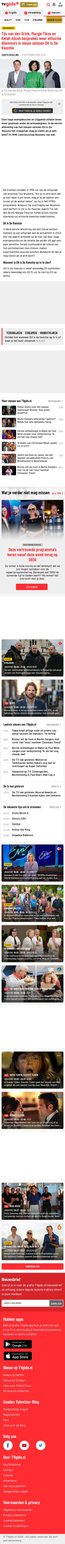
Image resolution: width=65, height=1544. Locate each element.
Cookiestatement (14, 1521)
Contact (8, 1470)
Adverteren (10, 1481)
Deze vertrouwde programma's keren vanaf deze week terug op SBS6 (32, 554)
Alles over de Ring (14, 1426)
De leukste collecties (16, 1391)
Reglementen (11, 1415)
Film (27, 19)
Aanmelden (56, 1303)
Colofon (8, 1475)
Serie (18, 19)
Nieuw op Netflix (13, 1375)
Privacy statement (14, 1515)
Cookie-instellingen (15, 1526)
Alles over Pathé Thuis (17, 1386)
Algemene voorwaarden (18, 1510)
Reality (8, 19)
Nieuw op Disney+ (14, 1380)
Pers (6, 1420)
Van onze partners (14, 1486)
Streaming (37, 19)
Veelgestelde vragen (15, 1409)
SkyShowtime (12, 1465)
